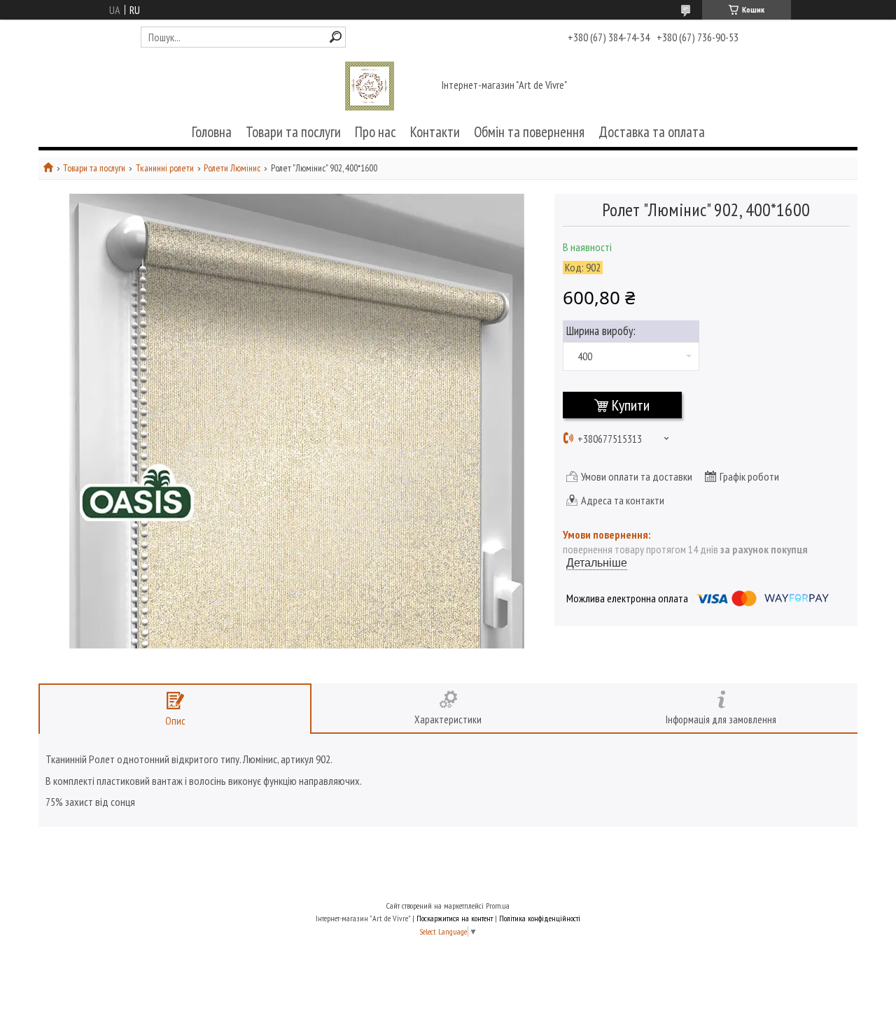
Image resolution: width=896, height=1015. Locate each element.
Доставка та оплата (651, 131)
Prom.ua (498, 905)
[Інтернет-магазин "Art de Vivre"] (369, 86)
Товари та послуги (293, 131)
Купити (631, 405)
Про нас (375, 131)
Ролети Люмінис (232, 168)
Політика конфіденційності (539, 918)
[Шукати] (336, 37)
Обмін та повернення (529, 131)
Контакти (435, 131)
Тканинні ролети (165, 168)
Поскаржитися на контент (454, 918)
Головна (212, 131)
